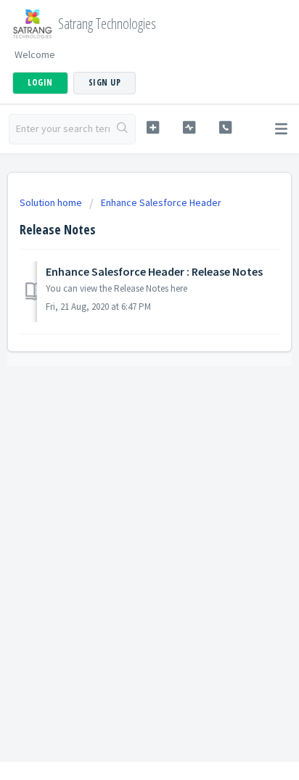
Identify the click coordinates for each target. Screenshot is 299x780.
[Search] (122, 129)
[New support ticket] (153, 127)
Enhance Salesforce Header (161, 202)
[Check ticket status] (189, 127)
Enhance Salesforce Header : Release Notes (154, 271)
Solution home (52, 202)
